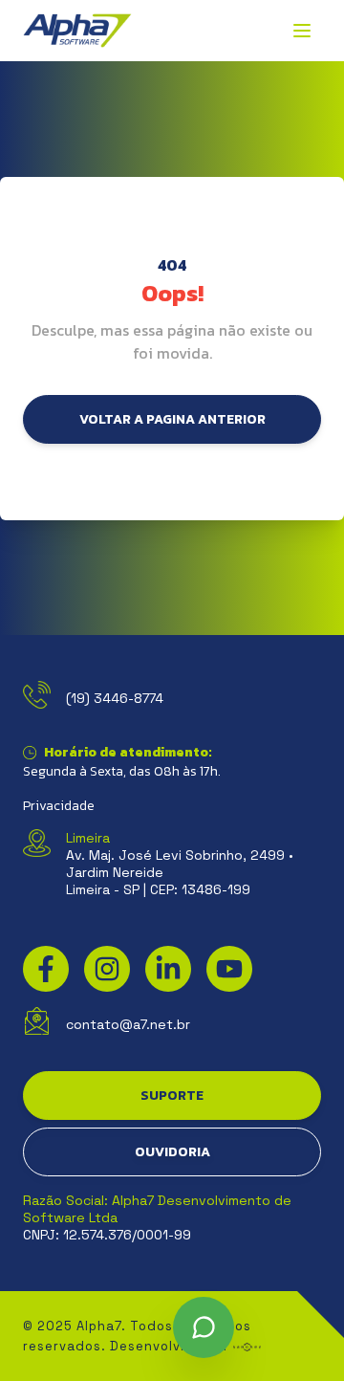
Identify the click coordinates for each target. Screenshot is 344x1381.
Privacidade (59, 806)
